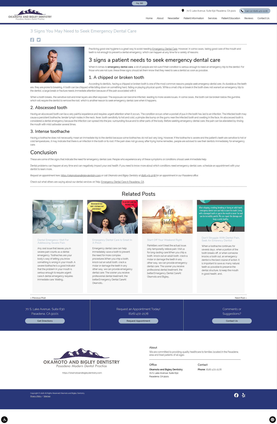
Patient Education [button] (230, 18)
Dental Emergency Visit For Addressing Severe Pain (53, 241)
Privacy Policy (36, 396)
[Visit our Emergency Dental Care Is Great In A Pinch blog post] (112, 217)
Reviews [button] (248, 18)
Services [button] (212, 18)
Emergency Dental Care (164, 48)
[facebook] (236, 396)
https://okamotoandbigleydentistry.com (81, 175)
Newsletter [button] (173, 18)
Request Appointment (138, 321)
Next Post (240, 298)
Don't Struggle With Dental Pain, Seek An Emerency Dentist (221, 239)
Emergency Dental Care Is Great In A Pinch (112, 241)
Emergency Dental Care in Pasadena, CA (122, 181)
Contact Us (232, 321)
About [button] (160, 18)
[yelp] (243, 396)
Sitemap (47, 396)
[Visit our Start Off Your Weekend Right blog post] (167, 217)
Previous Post (39, 298)
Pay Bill (139, 3)
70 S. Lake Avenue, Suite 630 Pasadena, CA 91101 (210, 11)
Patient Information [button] (194, 18)
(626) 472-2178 (148, 175)
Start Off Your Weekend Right (164, 240)
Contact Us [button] (263, 18)
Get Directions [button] (45, 321)
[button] (4, 419)
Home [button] (149, 18)
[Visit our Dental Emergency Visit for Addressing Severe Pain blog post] (57, 217)
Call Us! (256, 11)
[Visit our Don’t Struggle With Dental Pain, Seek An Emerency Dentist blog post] (221, 216)
